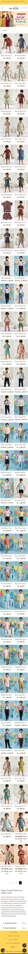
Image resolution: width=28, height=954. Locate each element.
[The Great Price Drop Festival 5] (14, 19)
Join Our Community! (13, 943)
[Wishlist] (23, 7)
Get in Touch (13, 940)
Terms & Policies (14, 936)
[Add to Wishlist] (2, 35)
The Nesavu (14, 932)
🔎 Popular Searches (14, 923)
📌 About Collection (14, 928)
